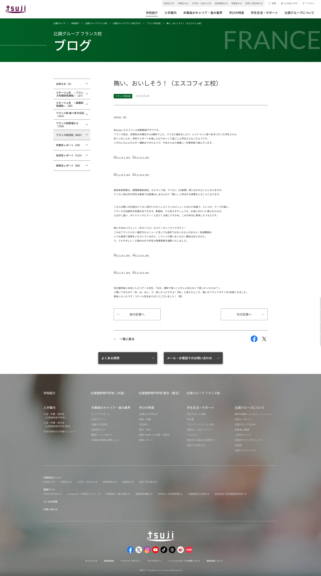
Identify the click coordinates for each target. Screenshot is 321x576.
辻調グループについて (249, 407)
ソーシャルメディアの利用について (184, 560)
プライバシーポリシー (131, 560)
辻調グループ (59, 23)
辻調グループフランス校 (96, 23)
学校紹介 (75, 23)
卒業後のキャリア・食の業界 (110, 407)
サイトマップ (91, 560)
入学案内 (49, 407)
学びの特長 (146, 407)
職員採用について (215, 560)
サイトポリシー (154, 560)
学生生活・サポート (200, 407)
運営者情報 (109, 560)
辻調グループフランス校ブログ (127, 23)
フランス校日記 (154, 23)
